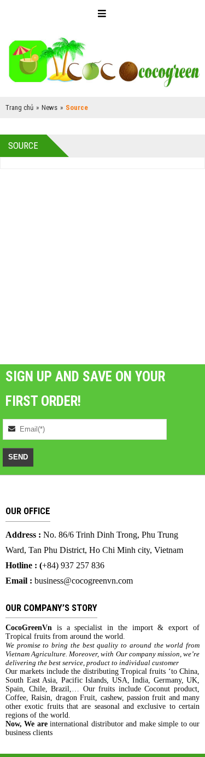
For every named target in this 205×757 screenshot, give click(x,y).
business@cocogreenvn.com (83, 580)
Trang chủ (19, 107)
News (49, 107)
